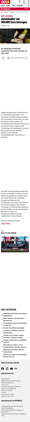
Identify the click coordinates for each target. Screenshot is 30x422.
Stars (13, 6)
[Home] (1, 12)
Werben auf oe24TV (6, 390)
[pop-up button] (23, 249)
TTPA (2, 416)
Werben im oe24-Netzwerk (8, 389)
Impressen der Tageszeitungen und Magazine (13, 414)
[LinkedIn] (16, 368)
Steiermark (12, 12)
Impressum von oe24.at (7, 394)
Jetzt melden (5, 223)
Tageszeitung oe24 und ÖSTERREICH (11, 401)
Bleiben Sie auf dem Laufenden (10, 363)
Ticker (3, 6)
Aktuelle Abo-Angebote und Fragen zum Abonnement (12, 411)
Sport (8, 6)
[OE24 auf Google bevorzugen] (26, 58)
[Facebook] (2, 368)
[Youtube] (11, 368)
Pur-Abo (3, 392)
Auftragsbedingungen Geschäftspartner (12, 406)
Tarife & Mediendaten (7, 408)
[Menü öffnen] (28, 6)
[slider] (9, 249)
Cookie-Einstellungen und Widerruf (11, 387)
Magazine (20, 6)
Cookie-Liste (4, 385)
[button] (3, 249)
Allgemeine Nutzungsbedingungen (10, 381)
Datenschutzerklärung (7, 383)
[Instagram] (7, 368)
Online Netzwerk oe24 (7, 373)
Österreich (5, 9)
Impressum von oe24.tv (7, 396)
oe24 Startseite (5, 379)
